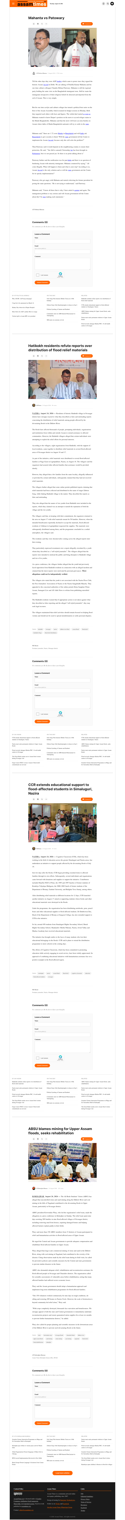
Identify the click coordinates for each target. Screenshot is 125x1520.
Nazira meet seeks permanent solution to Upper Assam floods (96, 318)
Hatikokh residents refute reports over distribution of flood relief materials (96, 299)
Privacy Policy (85, 1499)
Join (82, 1493)
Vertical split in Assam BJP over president (23, 316)
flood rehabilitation (38, 1342)
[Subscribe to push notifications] (103, 3)
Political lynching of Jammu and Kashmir (58, 309)
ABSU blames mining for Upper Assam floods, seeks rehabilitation (96, 312)
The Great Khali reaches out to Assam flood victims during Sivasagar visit (26, 757)
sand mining (49, 1339)
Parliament (36, 153)
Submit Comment (42, 282)
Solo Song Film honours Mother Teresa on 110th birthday (60, 299)
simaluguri (41, 973)
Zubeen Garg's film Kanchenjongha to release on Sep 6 (62, 305)
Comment (38, 256)
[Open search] (108, 3)
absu (39, 1335)
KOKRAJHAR (38, 1196)
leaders (59, 81)
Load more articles (62, 1473)
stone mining (59, 1339)
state (87, 124)
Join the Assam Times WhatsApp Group (59, 1507)
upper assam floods (38, 1339)
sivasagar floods (59, 1335)
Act (71, 150)
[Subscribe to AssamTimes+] (112, 3)
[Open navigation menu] (13, 3)
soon (86, 114)
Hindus (60, 133)
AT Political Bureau (41, 73)
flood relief (85, 629)
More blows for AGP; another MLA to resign (24, 312)
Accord (45, 84)
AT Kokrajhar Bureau (42, 1188)
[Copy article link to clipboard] (46, 23)
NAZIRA (35, 413)
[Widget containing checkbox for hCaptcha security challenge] (49, 275)
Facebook (66, 1504)
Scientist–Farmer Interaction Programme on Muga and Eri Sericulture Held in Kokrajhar (96, 764)
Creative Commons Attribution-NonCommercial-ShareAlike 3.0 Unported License (27, 1501)
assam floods (76, 629)
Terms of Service (86, 1502)
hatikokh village (37, 633)
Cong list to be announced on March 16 (23, 303)
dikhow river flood (64, 629)
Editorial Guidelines (87, 1496)
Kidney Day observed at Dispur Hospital (23, 307)
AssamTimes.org (19, 1499)
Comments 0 (88, 24)
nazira (55, 629)
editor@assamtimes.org (26, 1510)
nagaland (77, 1339)
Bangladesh (69, 133)
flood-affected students (39, 977)
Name (36, 238)
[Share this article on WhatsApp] (33, 23)
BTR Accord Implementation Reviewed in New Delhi (27, 1458)
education (87, 973)
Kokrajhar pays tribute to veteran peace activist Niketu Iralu (27, 1446)
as (84, 114)
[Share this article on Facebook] (37, 23)
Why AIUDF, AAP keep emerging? (22, 299)
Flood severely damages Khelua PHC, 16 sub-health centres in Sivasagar (95, 325)
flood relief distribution (50, 633)
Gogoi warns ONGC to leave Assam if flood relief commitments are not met (26, 764)
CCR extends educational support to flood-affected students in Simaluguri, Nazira (95, 306)
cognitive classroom (77, 973)
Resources (84, 1505)
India (82, 133)
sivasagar (48, 629)
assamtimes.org (26, 1506)
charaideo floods (71, 1335)
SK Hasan (38, 405)
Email (40, 247)
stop (44, 197)
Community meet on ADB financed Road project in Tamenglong (61, 315)
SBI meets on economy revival (55, 320)
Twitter (58, 1504)
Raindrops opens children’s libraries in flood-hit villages (96, 1464)
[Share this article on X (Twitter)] (42, 23)
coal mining (68, 1339)
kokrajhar (48, 1342)
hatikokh (40, 629)
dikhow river (81, 1335)
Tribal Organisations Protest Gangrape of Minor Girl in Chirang (27, 1453)
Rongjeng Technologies (67, 1500)
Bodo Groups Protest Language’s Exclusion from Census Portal (27, 1463)
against (76, 190)
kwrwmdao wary (48, 1335)
